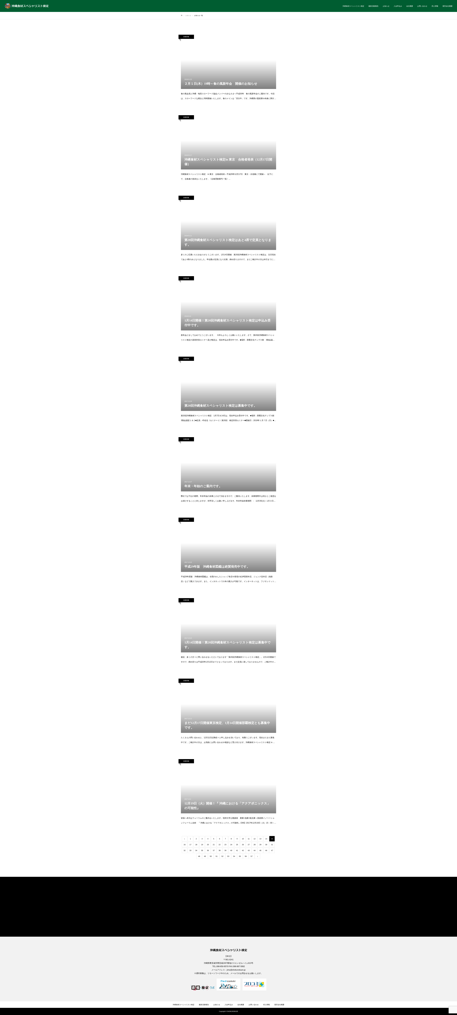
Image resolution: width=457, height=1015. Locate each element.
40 (231, 850)
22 (220, 845)
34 (196, 850)
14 (266, 839)
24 (231, 845)
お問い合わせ (422, 6)
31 (272, 845)
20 (208, 845)
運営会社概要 (447, 6)
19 (202, 845)
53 (228, 856)
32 (185, 850)
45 (260, 850)
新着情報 (186, 37)
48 (199, 856)
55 (240, 856)
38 (220, 850)
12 (255, 839)
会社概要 (409, 6)
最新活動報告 (373, 6)
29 (260, 845)
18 (196, 845)
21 (214, 845)
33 (190, 850)
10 (243, 839)
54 (234, 856)
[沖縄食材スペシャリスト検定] (27, 6)
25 (237, 845)
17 (190, 845)
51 (217, 856)
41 (237, 850)
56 (246, 856)
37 (214, 850)
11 (249, 839)
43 (249, 850)
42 (243, 850)
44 (255, 850)
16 (185, 845)
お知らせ (386, 6)
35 (202, 850)
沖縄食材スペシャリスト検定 (353, 6)
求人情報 (435, 6)
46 (266, 850)
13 (260, 839)
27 (249, 845)
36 (208, 850)
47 (272, 850)
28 (255, 845)
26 (243, 845)
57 (252, 856)
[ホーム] (181, 15)
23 (225, 845)
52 (222, 856)
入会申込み (398, 6)
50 (211, 856)
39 (225, 850)
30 (266, 845)
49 (205, 856)
